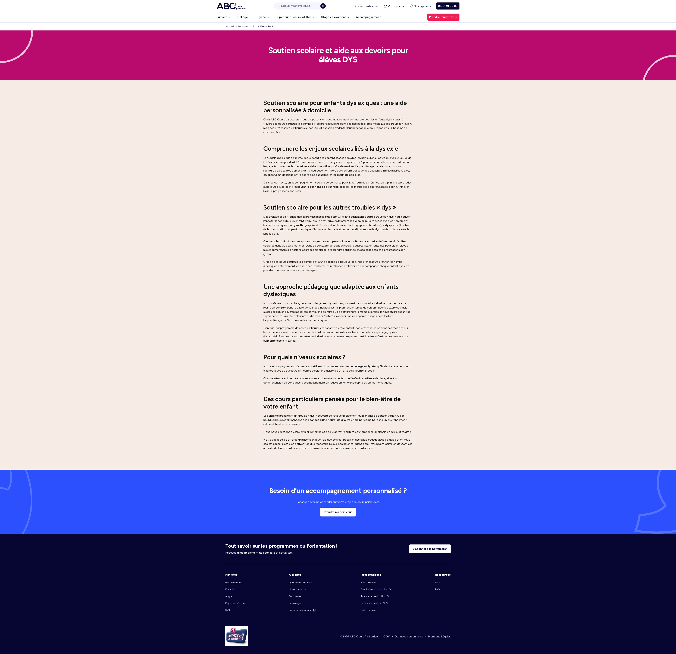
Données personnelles (409, 636)
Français (230, 589)
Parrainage (295, 603)
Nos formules (368, 582)
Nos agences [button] (422, 6)
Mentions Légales (439, 636)
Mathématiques (234, 582)
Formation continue (300, 610)
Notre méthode (297, 589)
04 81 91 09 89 (448, 6)
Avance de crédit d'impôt (375, 596)
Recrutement (296, 596)
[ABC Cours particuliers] (231, 6)
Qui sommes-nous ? (300, 582)
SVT (227, 610)
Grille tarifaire (368, 610)
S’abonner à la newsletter (430, 548)
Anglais (229, 596)
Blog (437, 582)
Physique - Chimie (235, 603)
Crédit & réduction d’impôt (376, 589)
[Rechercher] (323, 6)
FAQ (437, 589)
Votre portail (396, 6)
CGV (386, 636)
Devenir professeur (366, 6)
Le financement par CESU (375, 603)
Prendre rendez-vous (338, 512)
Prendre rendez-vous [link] (443, 17)
